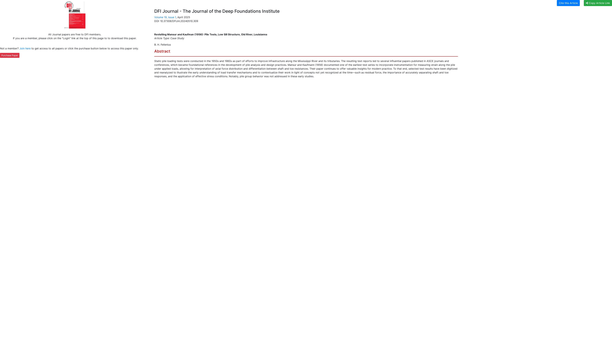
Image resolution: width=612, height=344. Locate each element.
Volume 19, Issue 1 (165, 17)
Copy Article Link (599, 3)
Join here (25, 48)
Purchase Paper (9, 55)
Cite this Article (568, 3)
